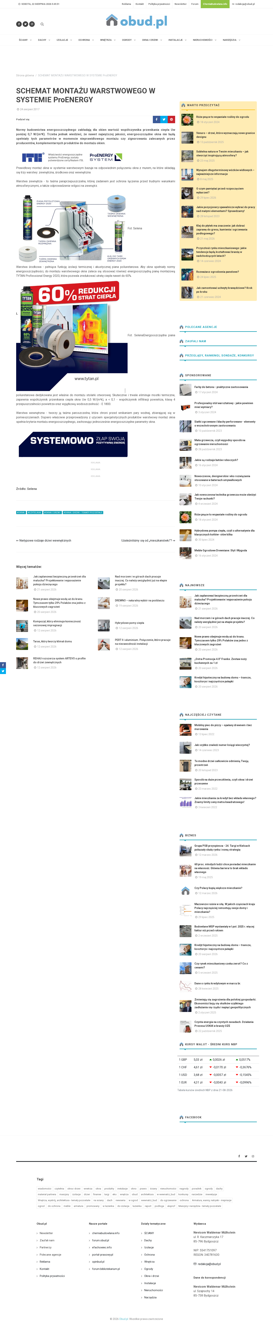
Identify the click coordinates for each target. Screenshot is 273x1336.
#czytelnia (34, 513)
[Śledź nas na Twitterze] (25, 24)
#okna (21, 513)
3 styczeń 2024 (207, 412)
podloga (159, 1206)
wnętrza (124, 1194)
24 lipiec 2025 (208, 277)
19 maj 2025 (205, 877)
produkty (109, 1188)
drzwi (87, 1194)
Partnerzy (45, 1247)
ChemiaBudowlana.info (215, 4)
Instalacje (150, 1283)
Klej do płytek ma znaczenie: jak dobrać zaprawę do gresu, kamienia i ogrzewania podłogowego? (221, 229)
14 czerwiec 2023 (208, 750)
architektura (147, 1194)
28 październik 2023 (210, 449)
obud (135, 1194)
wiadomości (44, 1188)
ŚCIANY (149, 1233)
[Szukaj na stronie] (42, 24)
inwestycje (211, 1194)
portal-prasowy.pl (102, 1254)
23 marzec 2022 (207, 788)
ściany (153, 1188)
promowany (93, 1206)
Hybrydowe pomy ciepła (129, 622)
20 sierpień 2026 (128, 589)
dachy (219, 1188)
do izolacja (123, 1206)
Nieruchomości (153, 1290)
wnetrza (88, 1188)
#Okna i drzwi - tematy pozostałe (83, 513)
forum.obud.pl (100, 1240)
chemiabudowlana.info (106, 1233)
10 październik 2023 (210, 430)
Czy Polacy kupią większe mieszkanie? (218, 888)
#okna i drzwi (52, 513)
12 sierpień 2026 (46, 630)
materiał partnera (47, 1194)
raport (148, 1206)
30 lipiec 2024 (206, 539)
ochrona (184, 1200)
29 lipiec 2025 (206, 917)
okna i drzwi (73, 1188)
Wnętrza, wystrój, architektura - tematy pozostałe (64, 1200)
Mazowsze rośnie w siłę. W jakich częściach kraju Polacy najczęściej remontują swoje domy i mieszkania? (224, 908)
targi (106, 1194)
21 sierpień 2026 (46, 589)
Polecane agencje (200, 327)
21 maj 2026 (207, 238)
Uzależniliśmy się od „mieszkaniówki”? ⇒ (148, 540)
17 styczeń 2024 (208, 392)
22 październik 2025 (210, 1031)
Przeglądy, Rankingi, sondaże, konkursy (219, 355)
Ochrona (149, 1254)
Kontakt (140, 4)
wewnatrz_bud (149, 1200)
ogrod (41, 1206)
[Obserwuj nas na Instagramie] (32, 24)
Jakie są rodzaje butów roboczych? (216, 460)
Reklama (126, 4)
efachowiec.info (102, 1247)
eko (115, 1194)
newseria (120, 1200)
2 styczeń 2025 (207, 1012)
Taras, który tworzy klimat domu (52, 641)
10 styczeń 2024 (208, 485)
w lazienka (108, 1206)
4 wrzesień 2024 (208, 503)
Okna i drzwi (151, 1276)
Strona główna (25, 75)
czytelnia (59, 1188)
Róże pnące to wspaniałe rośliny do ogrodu (222, 116)
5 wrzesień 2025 (208, 972)
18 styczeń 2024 (210, 122)
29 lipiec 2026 (208, 197)
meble (67, 1206)
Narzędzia (150, 1297)
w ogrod (133, 1200)
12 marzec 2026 (207, 854)
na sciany (99, 1200)
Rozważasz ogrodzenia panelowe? (217, 271)
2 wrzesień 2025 (208, 935)
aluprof (171, 1206)
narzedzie (197, 1194)
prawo (143, 1188)
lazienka (137, 1206)
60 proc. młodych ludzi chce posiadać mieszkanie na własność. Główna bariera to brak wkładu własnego (225, 868)
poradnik (197, 1188)
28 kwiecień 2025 (208, 988)
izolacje (76, 1194)
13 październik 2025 (212, 142)
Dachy (148, 1240)
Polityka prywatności (159, 4)
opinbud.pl (98, 1261)
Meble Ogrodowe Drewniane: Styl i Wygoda (220, 550)
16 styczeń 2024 (208, 465)
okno (133, 1188)
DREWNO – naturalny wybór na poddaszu (139, 600)
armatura (78, 1206)
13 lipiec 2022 (206, 734)
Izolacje (149, 1247)
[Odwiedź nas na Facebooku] (19, 24)
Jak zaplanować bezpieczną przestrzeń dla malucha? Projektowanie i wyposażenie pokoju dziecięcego (59, 580)
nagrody (184, 1188)
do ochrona (54, 1206)
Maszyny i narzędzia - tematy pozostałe (199, 1206)
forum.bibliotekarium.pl (106, 1269)
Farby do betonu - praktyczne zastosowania (221, 387)
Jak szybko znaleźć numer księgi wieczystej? (222, 744)
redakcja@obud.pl (245, 4)
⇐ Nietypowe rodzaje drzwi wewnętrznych (43, 540)
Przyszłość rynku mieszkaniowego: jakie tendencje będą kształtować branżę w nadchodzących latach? (221, 252)
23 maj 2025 (207, 160)
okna (98, 1188)
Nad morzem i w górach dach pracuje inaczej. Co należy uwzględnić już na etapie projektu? (141, 580)
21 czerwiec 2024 (210, 297)
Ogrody (148, 1269)
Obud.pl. (124, 1318)
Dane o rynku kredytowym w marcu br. (217, 983)
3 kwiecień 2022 (207, 807)
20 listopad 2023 (208, 770)
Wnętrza (149, 1261)
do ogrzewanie (168, 1200)
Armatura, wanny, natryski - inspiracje (211, 1200)
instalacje (122, 1188)
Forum (194, 4)
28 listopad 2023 (210, 216)
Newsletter (181, 4)
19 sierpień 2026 (128, 605)
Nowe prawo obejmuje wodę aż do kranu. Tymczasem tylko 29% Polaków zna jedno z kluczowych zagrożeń (59, 603)
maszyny (64, 1194)
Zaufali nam (195, 341)
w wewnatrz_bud (166, 1194)
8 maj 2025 (206, 179)
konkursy (183, 1194)
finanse (97, 1194)
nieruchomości (168, 1188)
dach (109, 1200)
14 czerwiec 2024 (210, 261)
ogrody (209, 1188)
